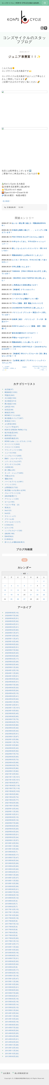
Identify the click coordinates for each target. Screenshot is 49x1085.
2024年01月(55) (12, 702)
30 (44, 599)
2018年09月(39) (12, 886)
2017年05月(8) (11, 929)
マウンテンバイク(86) (13, 450)
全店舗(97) (9, 389)
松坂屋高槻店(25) (12, 438)
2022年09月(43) (12, 748)
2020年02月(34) (12, 837)
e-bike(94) (9, 525)
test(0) (7, 513)
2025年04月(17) (12, 659)
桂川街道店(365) (11, 432)
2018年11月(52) (12, 880)
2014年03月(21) (12, 1039)
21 (31, 595)
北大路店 (6, 201)
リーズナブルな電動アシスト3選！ (25, 298)
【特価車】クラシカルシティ (23, 289)
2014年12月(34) (12, 1013)
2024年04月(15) (12, 693)
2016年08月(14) (12, 955)
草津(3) (8, 507)
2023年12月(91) (12, 705)
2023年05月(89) (12, 725)
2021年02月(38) (12, 803)
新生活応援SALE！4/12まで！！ (25, 333)
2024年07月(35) (12, 684)
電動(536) (9, 478)
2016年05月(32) (12, 964)
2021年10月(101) (12, 780)
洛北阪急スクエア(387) (14, 418)
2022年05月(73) (12, 759)
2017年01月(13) (12, 941)
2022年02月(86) (12, 768)
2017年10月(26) (12, 915)
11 (12, 590)
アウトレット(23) (12, 499)
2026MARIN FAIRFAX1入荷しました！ (28, 308)
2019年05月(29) (12, 863)
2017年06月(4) (11, 926)
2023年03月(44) (12, 731)
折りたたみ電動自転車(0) (15, 542)
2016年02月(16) (12, 973)
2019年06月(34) (12, 860)
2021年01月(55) (12, 805)
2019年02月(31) (12, 872)
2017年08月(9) (11, 921)
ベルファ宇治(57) (12, 427)
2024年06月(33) (12, 687)
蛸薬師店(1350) (11, 392)
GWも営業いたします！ (21, 266)
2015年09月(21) (12, 987)
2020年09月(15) (12, 817)
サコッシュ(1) (10, 516)
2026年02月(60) (12, 630)
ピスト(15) (9, 527)
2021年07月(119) (12, 788)
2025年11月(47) (12, 638)
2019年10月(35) (12, 849)
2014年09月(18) (12, 1021)
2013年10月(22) (12, 1053)
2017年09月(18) (12, 918)
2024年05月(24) (12, 690)
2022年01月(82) (12, 771)
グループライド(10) (13, 493)
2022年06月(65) (12, 756)
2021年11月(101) (12, 777)
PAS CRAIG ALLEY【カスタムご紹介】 (28, 237)
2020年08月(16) (12, 820)
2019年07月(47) (12, 857)
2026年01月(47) (12, 633)
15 (38, 590)
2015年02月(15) (12, 1007)
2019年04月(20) (12, 866)
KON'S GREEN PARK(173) (16, 430)
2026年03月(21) (12, 627)
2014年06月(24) (12, 1030)
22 (38, 595)
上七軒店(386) (10, 424)
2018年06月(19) (12, 895)
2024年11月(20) (12, 673)
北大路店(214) (10, 401)
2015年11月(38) (12, 981)
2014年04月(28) (12, 1036)
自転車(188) (10, 533)
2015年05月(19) (12, 998)
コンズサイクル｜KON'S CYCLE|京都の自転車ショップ (24, 3)
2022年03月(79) (12, 765)
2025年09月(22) (12, 644)
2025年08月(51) (12, 647)
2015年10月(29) (12, 984)
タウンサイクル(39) (13, 464)
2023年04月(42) (12, 728)
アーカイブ (24, 607)
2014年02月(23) (12, 1042)
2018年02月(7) (11, 906)
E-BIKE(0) (9, 539)
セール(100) (10, 502)
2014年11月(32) (12, 1016)
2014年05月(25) (12, 1033)
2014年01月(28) (12, 1045)
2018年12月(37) (12, 877)
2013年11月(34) (12, 1050)
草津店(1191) (10, 421)
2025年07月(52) (12, 650)
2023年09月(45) (12, 713)
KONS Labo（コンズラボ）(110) (18, 441)
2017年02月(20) (12, 938)
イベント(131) (10, 484)
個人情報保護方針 (22, 1073)
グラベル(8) (9, 519)
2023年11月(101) (12, 707)
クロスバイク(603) (12, 447)
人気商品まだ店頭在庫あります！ (25, 285)
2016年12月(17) (12, 944)
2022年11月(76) (12, 742)
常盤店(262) (10, 395)
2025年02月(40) (12, 664)
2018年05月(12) (12, 898)
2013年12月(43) (12, 1047)
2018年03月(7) (11, 903)
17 (5, 595)
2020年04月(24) (12, 831)
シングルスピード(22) (13, 530)
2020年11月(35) (12, 811)
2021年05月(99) (12, 794)
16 (44, 590)
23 (44, 595)
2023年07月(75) (12, 719)
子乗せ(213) (10, 476)
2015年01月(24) (12, 1010)
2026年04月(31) (12, 624)
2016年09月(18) (12, 952)
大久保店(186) (10, 398)
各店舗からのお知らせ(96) (15, 490)
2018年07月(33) (12, 892)
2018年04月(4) (11, 901)
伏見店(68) (9, 409)
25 (12, 599)
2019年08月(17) (12, 854)
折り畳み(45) (10, 470)
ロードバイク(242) (12, 444)
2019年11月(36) (12, 846)
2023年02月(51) (12, 733)
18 (12, 595)
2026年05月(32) (12, 621)
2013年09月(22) (12, 1056)
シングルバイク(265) (13, 455)
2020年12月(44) (12, 808)
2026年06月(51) (12, 618)
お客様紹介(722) (11, 487)
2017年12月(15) (12, 909)
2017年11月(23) (12, 912)
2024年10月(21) (12, 676)
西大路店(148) (10, 404)
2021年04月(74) (12, 797)
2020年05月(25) (12, 829)
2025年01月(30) (12, 667)
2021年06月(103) (12, 791)
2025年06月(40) (12, 653)
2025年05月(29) (12, 656)
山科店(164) (10, 406)
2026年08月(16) (12, 612)
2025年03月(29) (12, 661)
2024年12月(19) (12, 670)
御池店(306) (10, 412)
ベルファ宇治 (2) (12, 504)
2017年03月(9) (11, 935)
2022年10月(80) (12, 745)
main (24, 367)
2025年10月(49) (12, 641)
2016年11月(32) (12, 947)
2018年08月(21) (12, 889)
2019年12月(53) (12, 843)
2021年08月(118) (12, 785)
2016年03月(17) (12, 970)
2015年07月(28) (12, 993)
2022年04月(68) (12, 762)
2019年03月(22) (12, 869)
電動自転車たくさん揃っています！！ (27, 342)
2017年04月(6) (11, 932)
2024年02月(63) (12, 699)
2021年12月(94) (12, 774)
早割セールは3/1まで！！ (22, 337)
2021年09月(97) (12, 782)
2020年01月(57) (12, 840)
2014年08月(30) (12, 1024)
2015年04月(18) (12, 1001)
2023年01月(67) (12, 736)
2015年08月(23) (12, 990)
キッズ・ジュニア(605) (14, 473)
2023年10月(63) (12, 710)
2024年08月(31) (12, 682)
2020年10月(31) (12, 814)
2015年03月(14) (12, 1004)
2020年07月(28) (12, 823)
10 (5, 590)
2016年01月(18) (12, 975)
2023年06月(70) (12, 722)
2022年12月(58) (12, 739)
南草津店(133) (10, 435)
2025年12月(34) (12, 635)
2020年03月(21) (12, 834)
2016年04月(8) (11, 967)
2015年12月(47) (12, 978)
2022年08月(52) (12, 751)
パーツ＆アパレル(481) (14, 481)
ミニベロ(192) (10, 453)
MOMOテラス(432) (13, 415)
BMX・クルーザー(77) (14, 458)
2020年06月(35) (12, 826)
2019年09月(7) (11, 851)
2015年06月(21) (12, 996)
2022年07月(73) (12, 754)
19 (18, 595)
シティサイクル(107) (13, 461)
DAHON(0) (9, 536)
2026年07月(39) (12, 615)
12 (18, 590)
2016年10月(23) (12, 950)
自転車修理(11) (11, 496)
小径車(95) (9, 467)
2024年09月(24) (12, 679)
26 (18, 599)
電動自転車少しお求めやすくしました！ (28, 255)
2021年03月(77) (12, 800)
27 (25, 599)
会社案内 (6, 1073)
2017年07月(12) (12, 924)
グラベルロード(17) (13, 522)
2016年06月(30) (12, 961)
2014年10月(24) (12, 1019)
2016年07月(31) (12, 958)
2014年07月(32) (12, 1027)
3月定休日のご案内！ (20, 294)
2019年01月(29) (12, 875)
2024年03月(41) (12, 696)
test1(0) (8, 510)
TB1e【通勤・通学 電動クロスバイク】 (28, 303)
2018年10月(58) (12, 883)
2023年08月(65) (12, 716)
